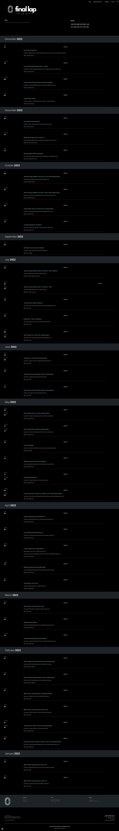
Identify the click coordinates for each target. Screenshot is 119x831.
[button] (117, 1)
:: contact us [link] (106, 1)
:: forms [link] (112, 1)
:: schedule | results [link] (97, 1)
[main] (26, 21)
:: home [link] (89, 1)
